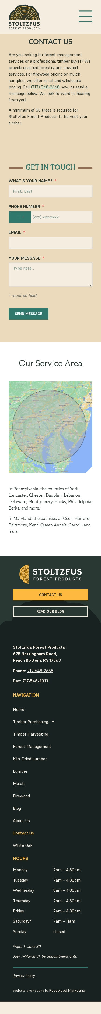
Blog (17, 808)
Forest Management (32, 746)
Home (18, 709)
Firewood (21, 795)
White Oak (23, 845)
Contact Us (23, 833)
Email (15, 232)
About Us (21, 820)
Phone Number (24, 206)
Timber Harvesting (30, 734)
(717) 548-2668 (45, 86)
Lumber (20, 771)
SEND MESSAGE (28, 313)
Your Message (24, 258)
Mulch (19, 783)
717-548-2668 (40, 670)
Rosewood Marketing (67, 990)
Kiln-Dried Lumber (30, 758)
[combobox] (20, 217)
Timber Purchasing (30, 721)
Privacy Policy (24, 975)
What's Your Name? (31, 180)
